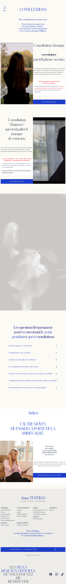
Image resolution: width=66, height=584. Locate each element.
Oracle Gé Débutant (5, 510)
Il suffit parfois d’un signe (39, 512)
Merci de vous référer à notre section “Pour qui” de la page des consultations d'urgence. (16, 172)
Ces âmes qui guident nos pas (40, 510)
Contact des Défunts (6, 514)
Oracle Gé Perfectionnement (7, 520)
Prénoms (3, 512)
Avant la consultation (22, 516)
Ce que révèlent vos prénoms (40, 514)
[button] (33, 346)
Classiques (19, 510)
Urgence (19, 512)
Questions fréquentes (22, 514)
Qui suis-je (51, 510)
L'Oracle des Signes (37, 519)
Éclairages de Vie (5, 516)
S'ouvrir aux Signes (5, 518)
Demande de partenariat (22, 525)
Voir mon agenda (5, 525)
